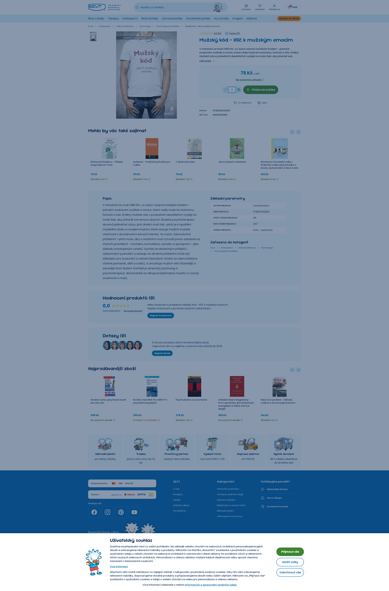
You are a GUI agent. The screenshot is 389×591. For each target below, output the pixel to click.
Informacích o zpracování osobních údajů (211, 585)
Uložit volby (290, 562)
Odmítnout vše (290, 572)
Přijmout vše (290, 552)
